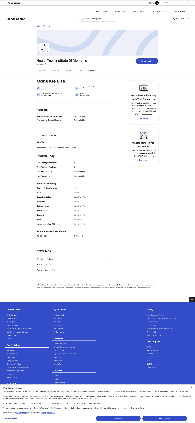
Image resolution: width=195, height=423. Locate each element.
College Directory (43, 26)
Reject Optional (165, 418)
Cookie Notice (21, 413)
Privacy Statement (48, 413)
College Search (15, 19)
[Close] (191, 387)
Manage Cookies (11, 418)
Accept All (118, 418)
